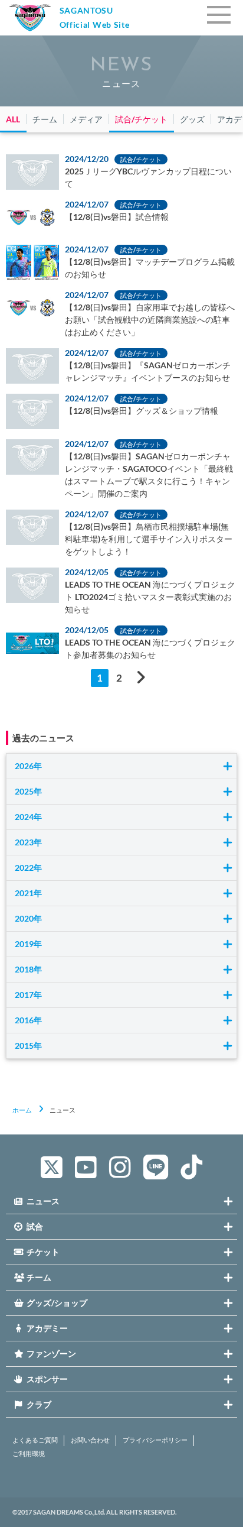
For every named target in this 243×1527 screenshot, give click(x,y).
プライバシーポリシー (155, 1440)
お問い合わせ (90, 1440)
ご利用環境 (28, 1453)
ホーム (22, 1110)
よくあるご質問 (35, 1440)
